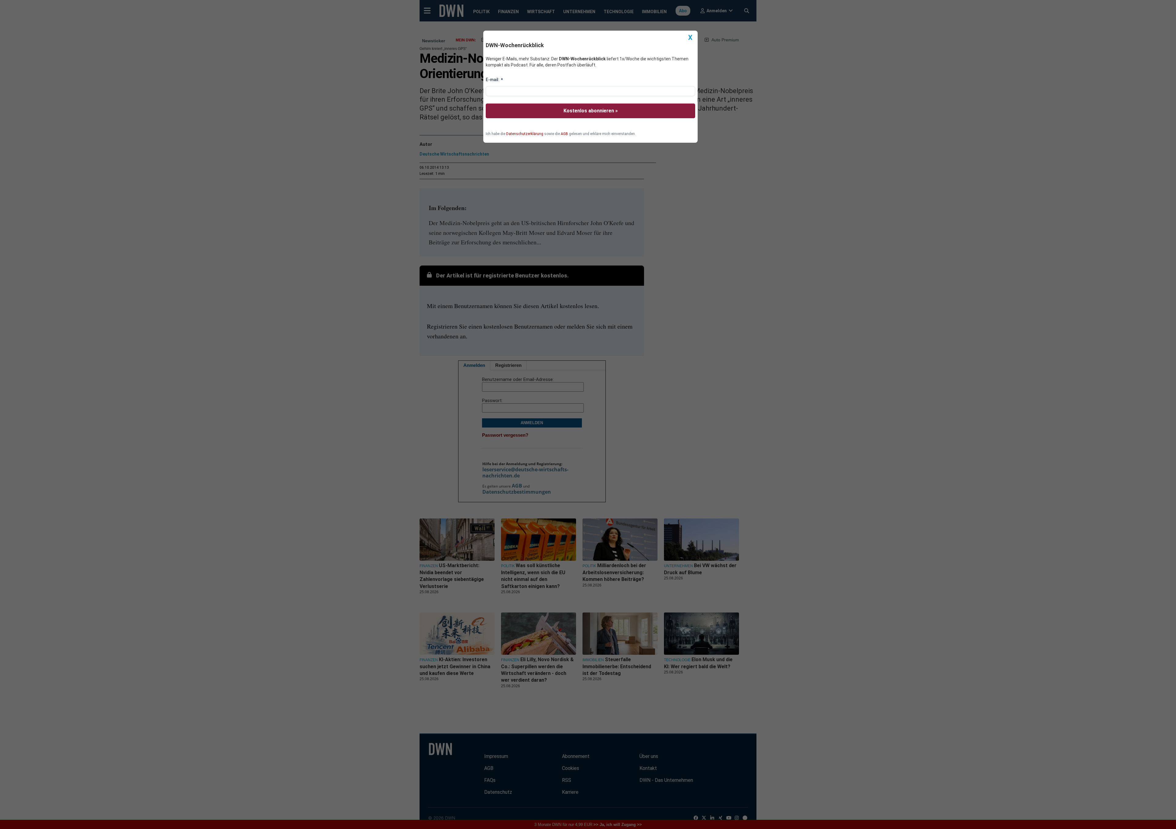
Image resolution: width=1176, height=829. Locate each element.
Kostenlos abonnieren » (591, 111)
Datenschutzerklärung (524, 134)
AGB (564, 134)
